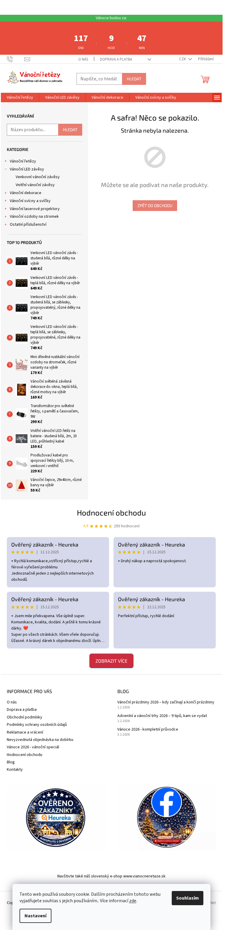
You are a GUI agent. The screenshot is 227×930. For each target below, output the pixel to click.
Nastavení (35, 916)
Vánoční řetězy (23, 161)
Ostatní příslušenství (28, 224)
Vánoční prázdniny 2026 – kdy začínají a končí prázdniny (165, 702)
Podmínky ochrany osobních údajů (37, 725)
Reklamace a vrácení (25, 732)
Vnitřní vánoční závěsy (35, 185)
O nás (83, 59)
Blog (11, 762)
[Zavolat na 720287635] (15, 59)
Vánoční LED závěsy (27, 169)
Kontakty (15, 770)
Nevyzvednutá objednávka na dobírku (40, 740)
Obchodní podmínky (24, 717)
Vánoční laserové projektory (35, 209)
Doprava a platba (116, 59)
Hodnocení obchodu (111, 512)
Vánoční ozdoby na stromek (34, 217)
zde (132, 901)
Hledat (134, 78)
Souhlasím (187, 898)
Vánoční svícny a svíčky (30, 201)
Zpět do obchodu (154, 205)
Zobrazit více (111, 661)
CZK (183, 59)
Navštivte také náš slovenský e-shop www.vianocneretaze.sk (111, 876)
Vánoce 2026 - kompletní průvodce (147, 729)
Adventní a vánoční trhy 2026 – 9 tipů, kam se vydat (162, 716)
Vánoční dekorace (25, 193)
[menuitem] (20, 97)
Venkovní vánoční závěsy (38, 177)
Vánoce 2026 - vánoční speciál (33, 747)
